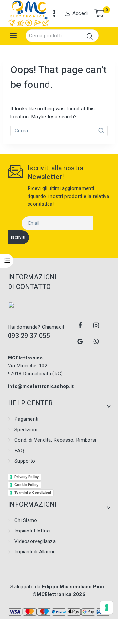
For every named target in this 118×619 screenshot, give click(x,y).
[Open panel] (13, 36)
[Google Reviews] (80, 342)
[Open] (7, 261)
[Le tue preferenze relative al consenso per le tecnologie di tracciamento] (106, 607)
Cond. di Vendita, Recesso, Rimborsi (55, 440)
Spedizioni (25, 429)
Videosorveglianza (35, 541)
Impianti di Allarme (35, 551)
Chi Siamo (25, 520)
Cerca (90, 36)
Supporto (24, 461)
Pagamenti (26, 419)
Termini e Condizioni (32, 492)
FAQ (19, 450)
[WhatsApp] (96, 342)
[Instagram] (96, 325)
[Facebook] (80, 325)
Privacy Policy (26, 476)
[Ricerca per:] (59, 130)
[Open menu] (54, 13)
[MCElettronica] (29, 13)
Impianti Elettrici (32, 530)
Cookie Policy (26, 484)
